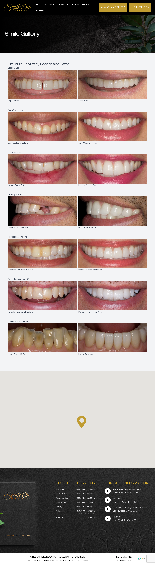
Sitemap (83, 560)
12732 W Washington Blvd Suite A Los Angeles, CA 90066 (130, 509)
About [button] (48, 4)
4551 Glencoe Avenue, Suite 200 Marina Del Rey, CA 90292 (129, 491)
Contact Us (43, 10)
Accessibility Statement (43, 560)
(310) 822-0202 (125, 500)
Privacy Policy (68, 560)
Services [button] (61, 4)
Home (39, 4)
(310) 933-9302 (125, 518)
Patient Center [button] (79, 4)
